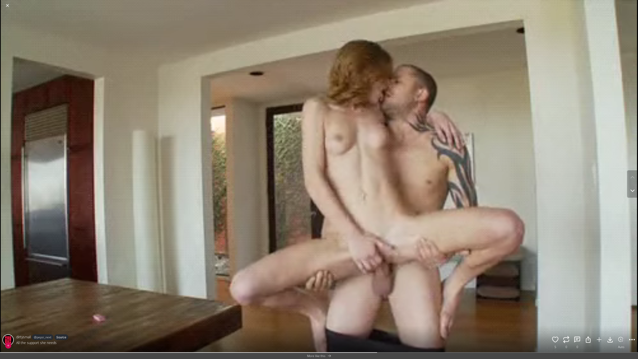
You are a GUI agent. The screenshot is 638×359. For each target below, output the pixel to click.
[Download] (610, 340)
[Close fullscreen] (7, 5)
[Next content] (633, 191)
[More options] (632, 340)
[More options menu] (633, 3)
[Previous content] (633, 177)
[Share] (588, 340)
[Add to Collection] (599, 340)
